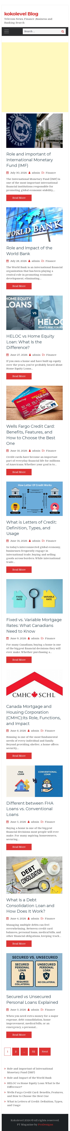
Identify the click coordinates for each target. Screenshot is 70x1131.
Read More (18, 197)
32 (33, 1051)
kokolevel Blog (21, 14)
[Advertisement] (35, 77)
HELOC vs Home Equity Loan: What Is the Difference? (30, 342)
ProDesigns (45, 1124)
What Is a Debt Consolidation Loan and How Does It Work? (30, 905)
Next (45, 1051)
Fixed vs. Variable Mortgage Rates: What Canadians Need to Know (34, 625)
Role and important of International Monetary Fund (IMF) (29, 160)
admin (36, 172)
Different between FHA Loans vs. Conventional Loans (29, 809)
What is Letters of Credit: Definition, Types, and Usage (31, 528)
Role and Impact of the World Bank (29, 1077)
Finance (51, 172)
